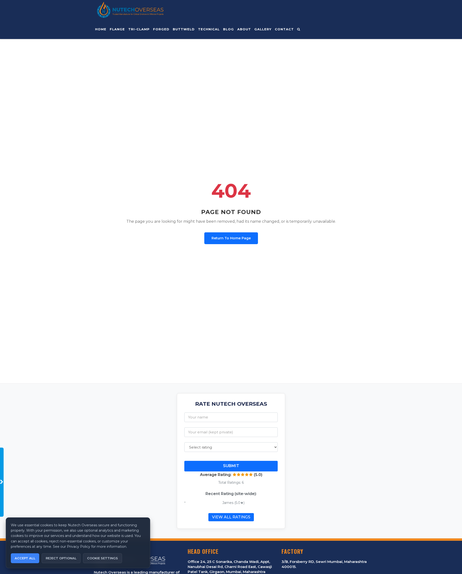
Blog (228, 29)
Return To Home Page (231, 238)
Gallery (262, 29)
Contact (284, 29)
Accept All (25, 558)
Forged (161, 29)
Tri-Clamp (139, 29)
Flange (117, 29)
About (244, 29)
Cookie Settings (102, 558)
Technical (209, 29)
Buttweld (184, 29)
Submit (231, 465)
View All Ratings (231, 517)
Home (100, 29)
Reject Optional (61, 558)
